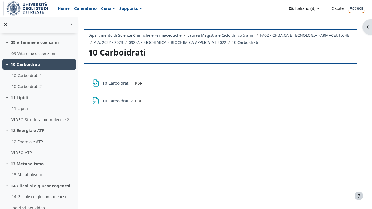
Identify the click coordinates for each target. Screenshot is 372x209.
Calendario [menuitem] (85, 8)
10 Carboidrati (26, 64)
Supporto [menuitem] (128, 8)
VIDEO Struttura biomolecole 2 (40, 119)
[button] (304, 8)
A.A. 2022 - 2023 (108, 42)
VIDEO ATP (21, 152)
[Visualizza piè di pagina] (359, 196)
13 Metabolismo (27, 163)
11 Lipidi (19, 97)
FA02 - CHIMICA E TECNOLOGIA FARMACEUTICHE (304, 35)
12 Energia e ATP (27, 130)
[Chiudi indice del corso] (5, 24)
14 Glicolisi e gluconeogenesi (40, 185)
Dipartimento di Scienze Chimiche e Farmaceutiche (135, 35)
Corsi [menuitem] (106, 8)
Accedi (356, 8)
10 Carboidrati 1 (26, 75)
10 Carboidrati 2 (26, 86)
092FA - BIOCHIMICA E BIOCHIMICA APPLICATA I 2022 (177, 42)
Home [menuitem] (64, 8)
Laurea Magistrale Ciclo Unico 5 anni (220, 35)
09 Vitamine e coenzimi (35, 42)
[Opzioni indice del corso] (71, 24)
